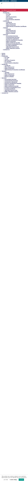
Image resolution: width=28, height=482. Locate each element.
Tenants (5, 27)
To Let (8, 15)
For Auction (9, 18)
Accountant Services (12, 36)
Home (3, 53)
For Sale (8, 14)
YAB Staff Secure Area (12, 47)
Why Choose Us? (11, 23)
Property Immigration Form (14, 44)
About (3, 54)
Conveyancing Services (12, 37)
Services (5, 34)
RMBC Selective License (13, 48)
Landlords (6, 21)
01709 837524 (14, 0)
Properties (6, 12)
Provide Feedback (11, 45)
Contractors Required (12, 38)
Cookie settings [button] (13, 479)
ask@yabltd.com (5, 0)
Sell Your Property (11, 16)
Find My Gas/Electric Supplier (14, 40)
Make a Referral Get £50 (13, 42)
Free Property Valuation (13, 19)
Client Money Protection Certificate (16, 26)
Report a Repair (10, 33)
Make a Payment (11, 25)
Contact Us (6, 49)
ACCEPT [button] (21, 479)
